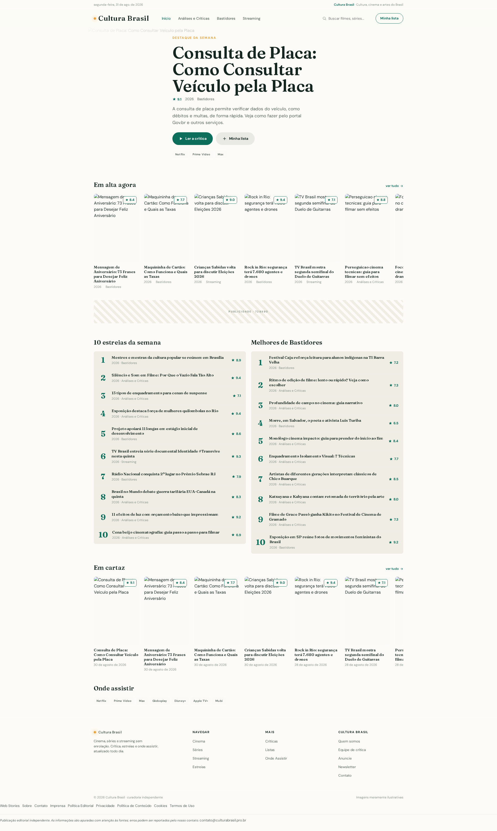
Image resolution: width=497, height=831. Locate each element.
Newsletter (347, 767)
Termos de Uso (182, 806)
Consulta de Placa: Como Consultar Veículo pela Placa (244, 69)
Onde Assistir (276, 758)
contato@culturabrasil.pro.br (223, 820)
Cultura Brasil (123, 18)
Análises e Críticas (193, 18)
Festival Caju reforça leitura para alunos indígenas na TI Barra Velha (326, 360)
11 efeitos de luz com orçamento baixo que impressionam (165, 514)
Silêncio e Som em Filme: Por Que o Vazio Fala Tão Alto (163, 375)
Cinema (199, 741)
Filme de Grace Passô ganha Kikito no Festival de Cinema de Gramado (325, 517)
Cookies (160, 806)
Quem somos (349, 741)
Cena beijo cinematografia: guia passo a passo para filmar (166, 532)
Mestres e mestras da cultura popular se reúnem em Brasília (168, 357)
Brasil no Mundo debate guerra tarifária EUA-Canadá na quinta (163, 494)
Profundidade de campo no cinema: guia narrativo (315, 402)
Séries (198, 750)
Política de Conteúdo (134, 806)
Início (166, 18)
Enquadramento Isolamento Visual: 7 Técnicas (312, 456)
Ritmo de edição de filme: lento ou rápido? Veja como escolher (319, 382)
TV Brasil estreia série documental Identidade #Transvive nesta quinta (166, 453)
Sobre (27, 806)
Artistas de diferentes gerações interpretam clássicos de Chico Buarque (323, 476)
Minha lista (389, 18)
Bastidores (226, 18)
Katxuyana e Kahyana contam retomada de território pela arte (326, 496)
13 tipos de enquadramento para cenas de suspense (159, 392)
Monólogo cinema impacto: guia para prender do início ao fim (326, 438)
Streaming (251, 18)
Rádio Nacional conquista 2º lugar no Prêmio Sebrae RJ (164, 473)
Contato (345, 775)
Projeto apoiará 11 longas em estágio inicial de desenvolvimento (155, 431)
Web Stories (10, 806)
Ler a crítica (196, 138)
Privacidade (105, 806)
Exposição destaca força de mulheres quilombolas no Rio (165, 410)
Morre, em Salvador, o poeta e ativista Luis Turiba (315, 420)
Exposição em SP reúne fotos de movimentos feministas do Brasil (325, 539)
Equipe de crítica (352, 750)
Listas (270, 750)
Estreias (199, 767)
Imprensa (57, 806)
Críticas (271, 741)
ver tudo (392, 186)
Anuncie (345, 758)
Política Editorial (80, 806)
